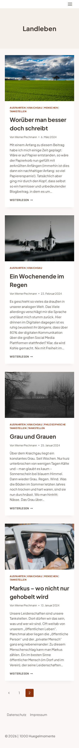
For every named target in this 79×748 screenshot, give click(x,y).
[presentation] (39, 78)
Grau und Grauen (33, 436)
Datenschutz (16, 714)
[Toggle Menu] (70, 4)
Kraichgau (34, 107)
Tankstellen (18, 111)
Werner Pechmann (26, 137)
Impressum (38, 714)
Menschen (51, 107)
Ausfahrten (18, 107)
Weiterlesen (21, 200)
